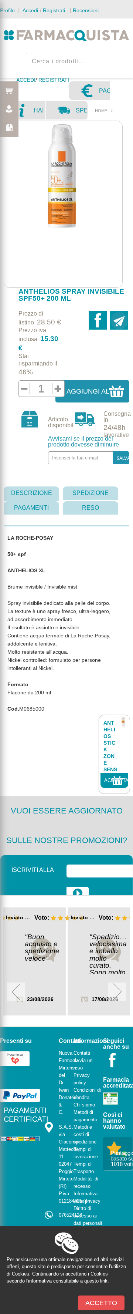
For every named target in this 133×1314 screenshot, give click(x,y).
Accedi (29, 10)
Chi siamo (84, 1105)
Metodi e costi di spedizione (85, 1134)
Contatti (82, 1053)
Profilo (7, 10)
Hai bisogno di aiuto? (39, 113)
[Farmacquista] (66, 35)
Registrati (54, 10)
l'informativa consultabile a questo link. (67, 1281)
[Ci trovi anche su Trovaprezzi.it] (15, 1058)
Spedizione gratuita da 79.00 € (81, 113)
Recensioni (86, 10)
